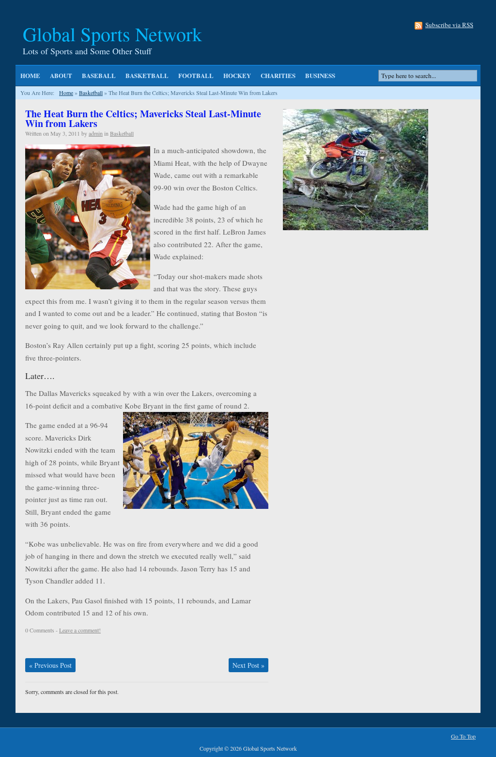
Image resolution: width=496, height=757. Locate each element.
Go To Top (463, 736)
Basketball (147, 75)
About (61, 75)
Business (320, 75)
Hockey (237, 75)
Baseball (99, 75)
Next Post (248, 665)
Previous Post (50, 665)
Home (30, 75)
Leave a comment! (80, 630)
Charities (278, 75)
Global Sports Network (112, 34)
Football (196, 75)
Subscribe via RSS (449, 25)
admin (96, 133)
